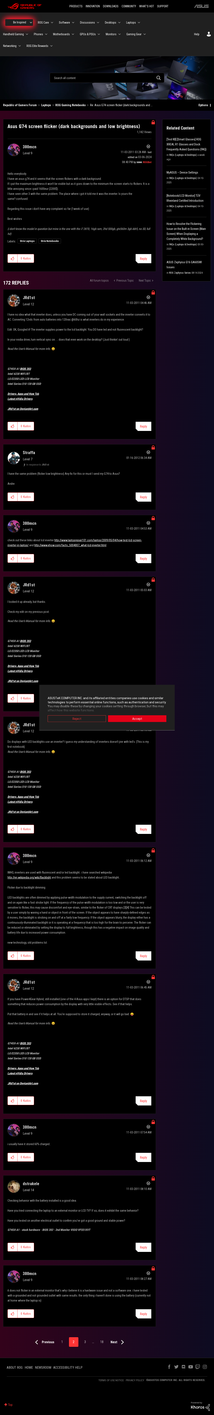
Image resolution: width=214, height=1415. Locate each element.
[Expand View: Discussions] (98, 22)
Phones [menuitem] (38, 34)
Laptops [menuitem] (131, 22)
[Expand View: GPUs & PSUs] (99, 34)
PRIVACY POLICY (135, 1380)
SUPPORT (162, 6)
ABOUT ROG (15, 1368)
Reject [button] (77, 718)
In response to (37, 464)
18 (101, 1342)
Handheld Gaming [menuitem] (13, 34)
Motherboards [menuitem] (61, 34)
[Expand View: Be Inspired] (31, 22)
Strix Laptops (27, 241)
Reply (143, 259)
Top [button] (10, 1404)
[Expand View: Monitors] (119, 34)
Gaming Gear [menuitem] (133, 34)
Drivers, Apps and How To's (23, 393)
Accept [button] (137, 718)
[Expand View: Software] (73, 22)
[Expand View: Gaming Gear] (145, 34)
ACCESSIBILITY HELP (68, 1368)
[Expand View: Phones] (46, 34)
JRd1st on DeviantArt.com (23, 408)
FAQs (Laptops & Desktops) (183, 155)
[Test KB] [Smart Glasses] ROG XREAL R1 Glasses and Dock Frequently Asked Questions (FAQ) (186, 144)
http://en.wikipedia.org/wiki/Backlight (29, 877)
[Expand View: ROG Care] (52, 22)
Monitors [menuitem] (111, 34)
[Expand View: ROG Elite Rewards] (51, 46)
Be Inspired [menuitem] (19, 22)
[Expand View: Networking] (20, 46)
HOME (29, 1368)
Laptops (46, 105)
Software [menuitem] (64, 22)
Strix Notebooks (50, 241)
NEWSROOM (43, 1368)
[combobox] (107, 78)
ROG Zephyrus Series (180, 272)
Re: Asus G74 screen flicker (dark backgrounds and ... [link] (121, 105)
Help (196, 34)
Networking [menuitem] (10, 46)
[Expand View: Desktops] (119, 22)
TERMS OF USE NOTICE (111, 1380)
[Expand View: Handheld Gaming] (27, 34)
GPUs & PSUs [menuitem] (88, 34)
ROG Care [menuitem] (43, 22)
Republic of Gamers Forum (20, 105)
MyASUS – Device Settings (182, 172)
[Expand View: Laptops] (139, 22)
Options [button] (203, 105)
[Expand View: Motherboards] (73, 34)
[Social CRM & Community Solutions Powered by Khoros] (200, 1406)
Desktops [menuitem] (110, 22)
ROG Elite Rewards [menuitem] (37, 46)
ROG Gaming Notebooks (70, 105)
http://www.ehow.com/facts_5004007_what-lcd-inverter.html (70, 545)
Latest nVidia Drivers (20, 398)
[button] (13, 258)
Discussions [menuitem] (87, 22)
